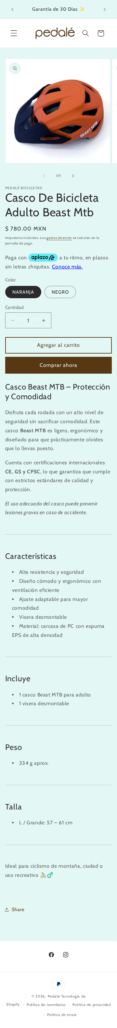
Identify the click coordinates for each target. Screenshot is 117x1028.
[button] (13, 33)
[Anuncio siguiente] (105, 9)
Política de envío (62, 1014)
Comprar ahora (59, 365)
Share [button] (18, 909)
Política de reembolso (46, 1004)
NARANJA (23, 292)
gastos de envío (59, 238)
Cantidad (14, 307)
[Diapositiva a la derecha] (73, 176)
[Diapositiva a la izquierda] (44, 176)
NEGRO (60, 292)
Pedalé (54, 996)
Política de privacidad (91, 1004)
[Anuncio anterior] (12, 9)
